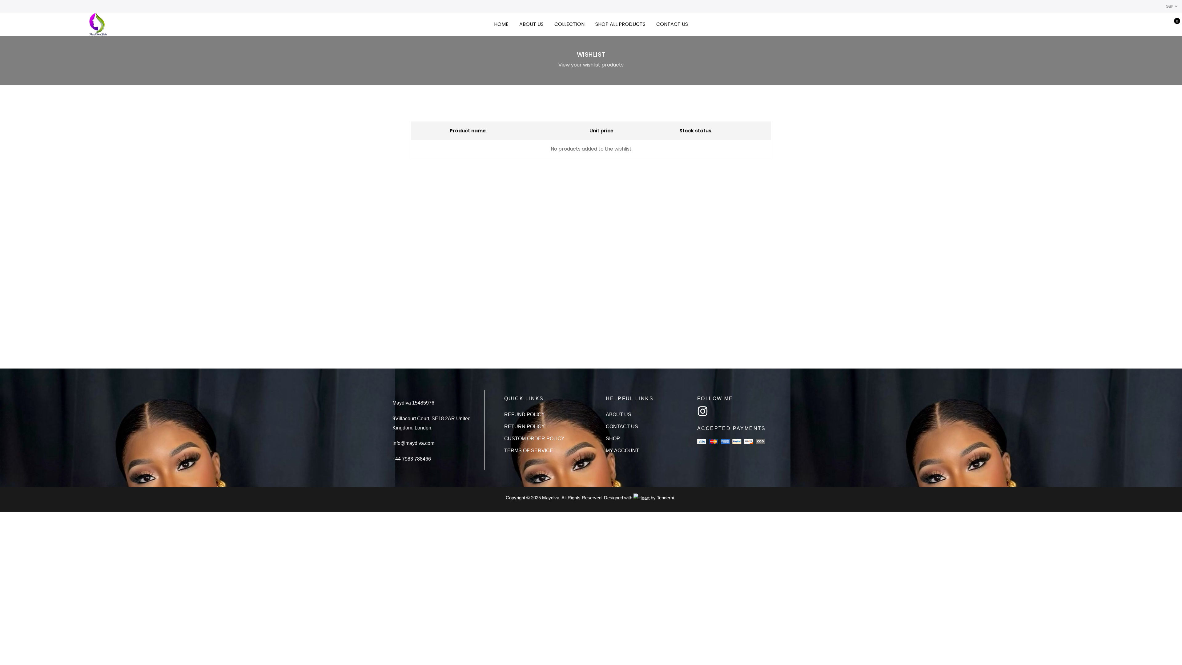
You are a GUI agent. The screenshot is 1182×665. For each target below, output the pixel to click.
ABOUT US (531, 24)
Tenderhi (665, 497)
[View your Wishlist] (1163, 24)
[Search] (1144, 24)
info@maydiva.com (413, 443)
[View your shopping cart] (1173, 24)
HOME (501, 24)
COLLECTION (569, 24)
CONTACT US (672, 24)
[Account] (1153, 24)
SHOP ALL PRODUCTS (620, 24)
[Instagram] (702, 411)
